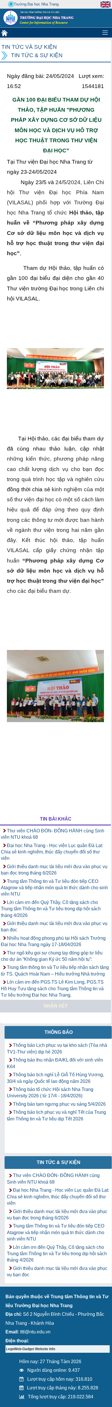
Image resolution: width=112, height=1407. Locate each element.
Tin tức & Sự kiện (37, 55)
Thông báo (59, 1032)
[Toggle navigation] (105, 33)
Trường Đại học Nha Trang (36, 4)
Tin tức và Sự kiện (29, 47)
